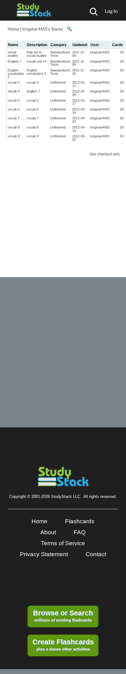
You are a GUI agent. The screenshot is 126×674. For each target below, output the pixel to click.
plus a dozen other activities (63, 644)
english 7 (33, 91)
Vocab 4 (14, 91)
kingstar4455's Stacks (42, 28)
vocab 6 (14, 109)
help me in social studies (37, 53)
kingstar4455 (99, 52)
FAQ (80, 532)
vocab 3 (14, 82)
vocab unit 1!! (36, 61)
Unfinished (58, 82)
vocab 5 (14, 100)
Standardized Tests (60, 53)
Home (13, 28)
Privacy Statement (44, 554)
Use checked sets (105, 154)
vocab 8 (14, 127)
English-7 (14, 61)
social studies (13, 53)
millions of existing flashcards (63, 615)
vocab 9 (14, 136)
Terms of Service (63, 543)
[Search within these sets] (69, 29)
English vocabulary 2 (16, 73)
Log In (111, 11)
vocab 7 (14, 118)
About (48, 532)
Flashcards (79, 521)
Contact (96, 554)
